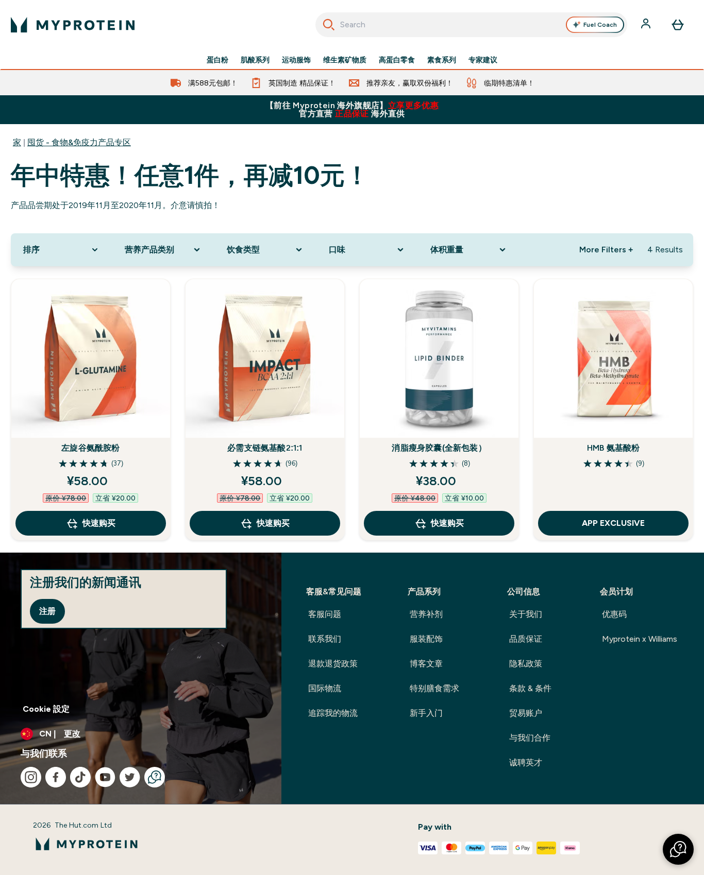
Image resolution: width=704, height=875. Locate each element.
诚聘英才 (525, 762)
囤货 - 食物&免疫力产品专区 (79, 142)
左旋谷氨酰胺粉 (90, 447)
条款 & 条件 (530, 688)
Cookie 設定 (46, 709)
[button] (678, 849)
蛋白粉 (217, 59)
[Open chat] (154, 777)
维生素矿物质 (344, 59)
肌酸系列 (255, 59)
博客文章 (426, 663)
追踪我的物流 (333, 713)
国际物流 (324, 688)
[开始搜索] (329, 24)
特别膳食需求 (434, 688)
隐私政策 (525, 663)
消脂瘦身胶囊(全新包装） (439, 447)
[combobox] (471, 24)
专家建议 (482, 59)
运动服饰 (296, 59)
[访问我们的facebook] (55, 777)
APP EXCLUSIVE (613, 523)
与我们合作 (529, 737)
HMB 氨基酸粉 (613, 447)
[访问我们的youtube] (105, 777)
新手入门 (426, 713)
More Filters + (606, 249)
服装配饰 (426, 638)
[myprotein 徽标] (73, 24)
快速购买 (98, 523)
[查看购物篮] (677, 24)
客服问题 (324, 614)
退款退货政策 (333, 663)
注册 (47, 611)
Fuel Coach (600, 24)
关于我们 (525, 614)
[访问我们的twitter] (130, 777)
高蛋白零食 (397, 59)
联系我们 (324, 638)
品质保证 (525, 638)
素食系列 (441, 59)
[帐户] (646, 25)
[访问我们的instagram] (31, 777)
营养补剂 (426, 614)
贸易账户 (525, 713)
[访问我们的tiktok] (80, 777)
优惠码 (614, 614)
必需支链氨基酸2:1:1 (264, 447)
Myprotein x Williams (639, 638)
